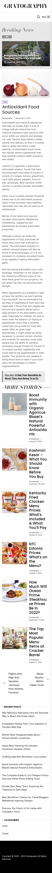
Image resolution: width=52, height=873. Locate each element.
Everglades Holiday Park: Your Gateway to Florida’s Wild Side (22, 57)
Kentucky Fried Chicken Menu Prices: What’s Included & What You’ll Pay (37, 510)
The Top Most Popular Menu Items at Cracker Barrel (36, 641)
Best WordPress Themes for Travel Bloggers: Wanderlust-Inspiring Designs (25, 799)
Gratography (26, 6)
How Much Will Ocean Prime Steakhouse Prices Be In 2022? (38, 597)
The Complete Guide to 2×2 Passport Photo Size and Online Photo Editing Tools (25, 777)
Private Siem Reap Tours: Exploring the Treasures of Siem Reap (22, 788)
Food (4, 825)
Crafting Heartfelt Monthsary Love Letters (24, 756)
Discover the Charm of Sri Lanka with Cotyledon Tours (21, 810)
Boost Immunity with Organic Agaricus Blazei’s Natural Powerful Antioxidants (38, 415)
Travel (5, 833)
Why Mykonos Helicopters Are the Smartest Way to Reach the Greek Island (25, 714)
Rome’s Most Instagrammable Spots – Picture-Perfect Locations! (21, 736)
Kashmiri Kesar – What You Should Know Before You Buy (38, 463)
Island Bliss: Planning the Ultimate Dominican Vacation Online (19, 747)
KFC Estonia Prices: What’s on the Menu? (38, 555)
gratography (7, 118)
